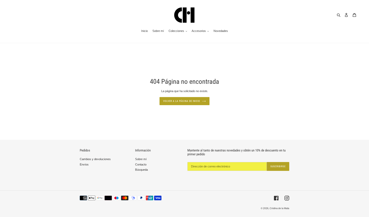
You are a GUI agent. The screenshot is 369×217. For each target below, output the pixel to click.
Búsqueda (141, 169)
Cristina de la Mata (279, 208)
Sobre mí (141, 159)
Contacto (140, 164)
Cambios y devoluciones (95, 159)
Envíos (84, 164)
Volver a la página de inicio (181, 101)
